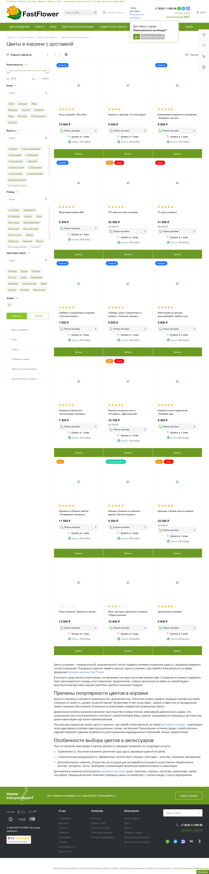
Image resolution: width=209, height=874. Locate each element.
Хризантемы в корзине (170, 611)
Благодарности (67, 846)
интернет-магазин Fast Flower (86, 672)
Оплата (63, 827)
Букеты (128, 827)
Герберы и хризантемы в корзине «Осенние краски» (77, 314)
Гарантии (64, 832)
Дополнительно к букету (137, 841)
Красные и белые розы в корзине (175, 510)
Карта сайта (65, 851)
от (8, 78)
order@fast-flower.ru (116, 12)
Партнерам (65, 837)
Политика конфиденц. (103, 837)
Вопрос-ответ (98, 823)
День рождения (132, 818)
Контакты (96, 818)
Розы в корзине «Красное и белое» (77, 611)
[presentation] (156, 484)
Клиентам (97, 811)
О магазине (65, 818)
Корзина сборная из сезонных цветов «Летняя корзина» (124, 512)
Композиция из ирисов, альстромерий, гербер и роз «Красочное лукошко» (173, 316)
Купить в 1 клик (80, 136)
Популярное (131, 811)
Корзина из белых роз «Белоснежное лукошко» (72, 412)
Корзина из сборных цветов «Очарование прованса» (73, 512)
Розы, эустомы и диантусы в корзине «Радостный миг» (127, 613)
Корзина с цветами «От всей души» (127, 114)
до (33, 78)
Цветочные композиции (136, 837)
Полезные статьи (100, 827)
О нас (62, 811)
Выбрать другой (152, 36)
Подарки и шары (133, 832)
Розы (126, 823)
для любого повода (173, 724)
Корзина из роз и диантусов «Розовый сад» (172, 412)
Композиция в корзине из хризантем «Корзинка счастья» (177, 116)
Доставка (63, 823)
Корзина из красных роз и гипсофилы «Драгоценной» (123, 412)
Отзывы (63, 841)
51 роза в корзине (167, 212)
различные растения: (113, 771)
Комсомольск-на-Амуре (137, 16)
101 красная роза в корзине (123, 212)
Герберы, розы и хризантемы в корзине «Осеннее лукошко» (124, 314)
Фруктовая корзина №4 (71, 212)
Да (136, 36)
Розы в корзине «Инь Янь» (73, 114)
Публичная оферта (101, 832)
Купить (78, 153)
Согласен (203, 872)
